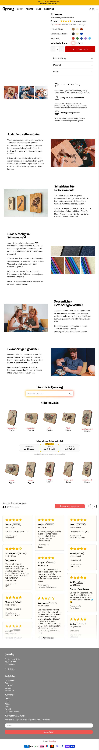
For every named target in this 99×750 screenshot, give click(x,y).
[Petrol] (89, 38)
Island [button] (40, 547)
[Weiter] (45, 93)
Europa (49, 480)
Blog (39, 9)
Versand (58, 24)
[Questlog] (9, 9)
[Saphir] (81, 33)
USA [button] (7, 586)
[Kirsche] (81, 29)
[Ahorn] (77, 29)
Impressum (9, 691)
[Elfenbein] (77, 33)
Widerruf (8, 685)
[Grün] (77, 38)
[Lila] (85, 38)
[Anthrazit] (73, 33)
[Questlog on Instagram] (11, 670)
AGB (6, 683)
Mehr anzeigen (48, 638)
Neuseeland (12, 428)
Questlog (52, 741)
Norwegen (68, 480)
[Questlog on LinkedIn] (14, 670)
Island (11, 480)
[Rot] (73, 38)
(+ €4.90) (79, 43)
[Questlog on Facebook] (9, 670)
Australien (31, 428)
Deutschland (87, 429)
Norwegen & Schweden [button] (47, 587)
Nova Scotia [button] (75, 608)
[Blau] (81, 38)
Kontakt (49, 9)
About (29, 9)
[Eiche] (73, 29)
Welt (68, 428)
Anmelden (48, 732)
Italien (30, 480)
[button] (66, 21)
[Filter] (88, 506)
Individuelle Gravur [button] (12, 615)
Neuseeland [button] (75, 566)
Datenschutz (10, 680)
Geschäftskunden (12, 712)
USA (49, 428)
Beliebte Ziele (50, 403)
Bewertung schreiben (69, 506)
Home (7, 699)
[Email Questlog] (6, 670)
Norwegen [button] (9, 538)
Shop (20, 9)
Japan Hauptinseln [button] (77, 538)
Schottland (87, 480)
